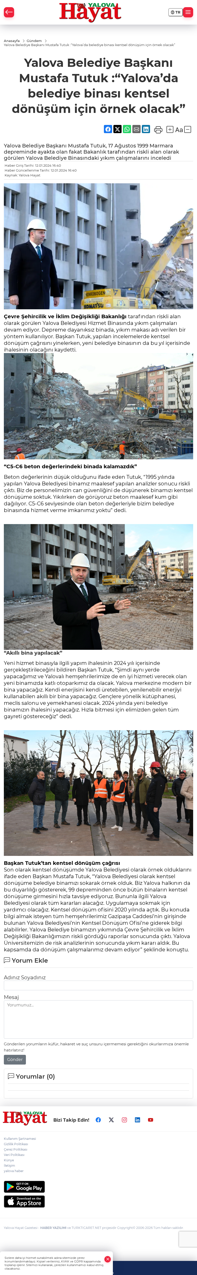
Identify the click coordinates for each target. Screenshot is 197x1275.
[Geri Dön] (9, 12)
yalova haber (14, 1171)
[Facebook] (98, 1120)
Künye (9, 1160)
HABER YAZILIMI (53, 1228)
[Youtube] (150, 1120)
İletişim (9, 1165)
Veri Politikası (14, 1155)
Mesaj (11, 997)
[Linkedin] (137, 1120)
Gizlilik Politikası (16, 1144)
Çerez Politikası (15, 1149)
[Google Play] (98, 1187)
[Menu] (188, 12)
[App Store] (98, 1201)
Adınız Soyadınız (25, 977)
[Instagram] (124, 1120)
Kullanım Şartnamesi (20, 1139)
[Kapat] (108, 1259)
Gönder (15, 1059)
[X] (111, 1120)
